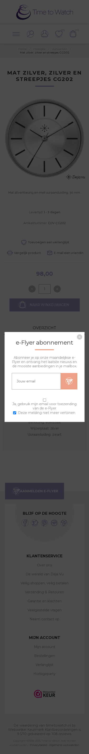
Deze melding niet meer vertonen (46, 413)
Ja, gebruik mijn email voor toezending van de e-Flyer (44, 406)
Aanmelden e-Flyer (69, 381)
